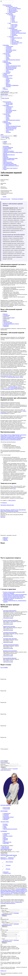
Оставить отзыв (7, 873)
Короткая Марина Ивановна (9, 658)
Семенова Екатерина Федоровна (10, 644)
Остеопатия (8, 47)
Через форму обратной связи (7, 505)
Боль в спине (14, 25)
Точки (7, 64)
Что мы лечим (9, 13)
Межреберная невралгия (9, 154)
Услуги (5, 142)
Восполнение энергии (11, 50)
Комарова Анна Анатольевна (10, 650)
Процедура (4, 936)
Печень (13, 18)
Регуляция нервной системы (9, 164)
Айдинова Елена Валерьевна (10, 632)
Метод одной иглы (13, 7)
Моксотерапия (12, 12)
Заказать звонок (4, 94)
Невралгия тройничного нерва (10, 158)
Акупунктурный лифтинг (15, 8)
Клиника (8, 868)
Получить (3, 517)
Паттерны (11, 14)
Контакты (5, 89)
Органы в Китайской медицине (13, 65)
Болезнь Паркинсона (8, 147)
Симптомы (11, 36)
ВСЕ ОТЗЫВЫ (4, 667)
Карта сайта (6, 843)
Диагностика (6, 53)
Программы (6, 45)
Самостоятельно (10, 69)
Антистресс (8, 48)
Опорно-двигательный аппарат (18, 33)
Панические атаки (7, 162)
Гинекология (14, 29)
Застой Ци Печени (12, 386)
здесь (14, 488)
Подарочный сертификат (17, 198)
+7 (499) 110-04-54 (5, 91)
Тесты (7, 70)
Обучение (5, 61)
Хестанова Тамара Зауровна (9, 610)
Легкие (13, 17)
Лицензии (8, 86)
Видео (4, 196)
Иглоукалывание (7, 4)
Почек (21, 377)
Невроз (5, 160)
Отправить (3, 767)
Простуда (13, 40)
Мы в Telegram (9, 861)
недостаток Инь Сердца (13, 377)
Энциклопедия (6, 62)
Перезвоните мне (7, 842)
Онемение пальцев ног (16, 37)
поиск (2, 134)
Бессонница (6, 146)
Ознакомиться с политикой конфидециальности (11, 902)
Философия (8, 63)
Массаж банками (13, 9)
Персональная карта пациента (13, 59)
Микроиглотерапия (13, 11)
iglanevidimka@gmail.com (6, 849)
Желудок (13, 15)
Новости (8, 80)
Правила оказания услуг (21, 891)
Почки (12, 19)
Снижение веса (9, 46)
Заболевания (12, 28)
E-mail (3, 933)
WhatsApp (4, 502)
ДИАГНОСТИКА (5, 821)
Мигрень (5, 155)
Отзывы (5, 74)
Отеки (12, 39)
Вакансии (8, 84)
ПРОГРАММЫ (4, 811)
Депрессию (5, 326)
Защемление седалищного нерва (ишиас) (12, 152)
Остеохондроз (6, 315)
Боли (10, 23)
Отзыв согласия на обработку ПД (19, 890)
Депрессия (5, 149)
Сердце (13, 20)
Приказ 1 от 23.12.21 (5, 892)
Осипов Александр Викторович (10, 620)
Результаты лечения (7, 75)
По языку (8, 54)
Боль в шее (13, 26)
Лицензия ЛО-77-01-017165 (7, 858)
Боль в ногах (14, 24)
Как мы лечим (9, 6)
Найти (15, 135)
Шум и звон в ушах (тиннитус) (10, 168)
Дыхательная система (16, 30)
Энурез (5, 169)
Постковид (13, 34)
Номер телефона (4, 765)
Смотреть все (14, 22)
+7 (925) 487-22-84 (5, 846)
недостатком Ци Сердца (6, 375)
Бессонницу (6, 325)
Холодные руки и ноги (16, 42)
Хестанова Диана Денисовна (10, 638)
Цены (7, 82)
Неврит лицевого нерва (8, 159)
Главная (5, 141)
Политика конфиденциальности (8, 891)
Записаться (5, 871)
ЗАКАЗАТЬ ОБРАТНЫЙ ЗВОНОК (9, 855)
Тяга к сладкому (15, 41)
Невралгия (5, 157)
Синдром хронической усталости (11, 165)
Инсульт (5, 153)
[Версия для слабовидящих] (1, 97)
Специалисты (6, 73)
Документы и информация (12, 85)
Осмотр (8, 58)
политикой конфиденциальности (9, 769)
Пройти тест (3, 970)
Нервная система (15, 31)
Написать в (3, 857)
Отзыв (3, 938)
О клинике (5, 76)
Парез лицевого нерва (8, 163)
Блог (4, 87)
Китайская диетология (11, 67)
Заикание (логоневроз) (8, 151)
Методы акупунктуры (11, 68)
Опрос (7, 57)
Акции (7, 79)
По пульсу (8, 56)
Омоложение (9, 51)
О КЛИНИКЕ (4, 831)
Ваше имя (3, 764)
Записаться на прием (5, 198)
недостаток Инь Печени (16, 387)
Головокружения (7, 148)
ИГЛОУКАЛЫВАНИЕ (6, 805)
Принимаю (3, 905)
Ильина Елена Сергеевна (9, 626)
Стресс (4, 166)
